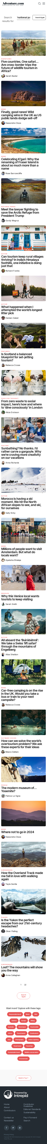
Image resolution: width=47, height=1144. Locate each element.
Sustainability (29, 1112)
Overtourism (34, 1033)
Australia (11, 1027)
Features (5, 351)
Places (4, 917)
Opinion (14, 1020)
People (4, 785)
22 (25, 985)
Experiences (7, 870)
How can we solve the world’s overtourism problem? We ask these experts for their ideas (21, 744)
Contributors (9, 1110)
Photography (19, 1039)
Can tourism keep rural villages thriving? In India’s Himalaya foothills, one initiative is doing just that (22, 261)
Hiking (33, 1020)
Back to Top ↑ (23, 1078)
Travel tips (29, 1046)
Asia (9, 1039)
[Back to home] (13, 3)
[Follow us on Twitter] (13, 1127)
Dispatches (6, 59)
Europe (23, 1020)
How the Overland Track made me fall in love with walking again (22, 876)
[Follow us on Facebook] (6, 1127)
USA (35, 1014)
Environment (23, 1059)
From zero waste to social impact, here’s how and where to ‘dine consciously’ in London (22, 404)
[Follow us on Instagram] (19, 1127)
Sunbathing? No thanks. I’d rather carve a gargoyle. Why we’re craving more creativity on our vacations (21, 453)
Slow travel (22, 1027)
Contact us (9, 1117)
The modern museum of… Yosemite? (19, 789)
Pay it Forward (30, 1117)
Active (4, 254)
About (7, 1107)
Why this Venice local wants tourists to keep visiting (20, 597)
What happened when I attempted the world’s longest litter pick (21, 310)
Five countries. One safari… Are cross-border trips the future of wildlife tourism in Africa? (19, 66)
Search (27, 1120)
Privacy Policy (9, 1134)
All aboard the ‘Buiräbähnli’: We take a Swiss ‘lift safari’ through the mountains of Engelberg (20, 644)
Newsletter (9, 1120)
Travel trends (21, 1033)
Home (6, 1104)
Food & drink (34, 1027)
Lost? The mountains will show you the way (22, 968)
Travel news (17, 1046)
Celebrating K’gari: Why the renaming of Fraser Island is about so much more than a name (20, 163)
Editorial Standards (32, 1109)
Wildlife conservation (31, 1052)
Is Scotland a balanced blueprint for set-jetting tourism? (17, 357)
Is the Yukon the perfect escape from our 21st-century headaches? (21, 923)
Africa (10, 1033)
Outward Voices (8, 738)
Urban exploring (33, 1039)
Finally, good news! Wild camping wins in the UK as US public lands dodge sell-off (21, 115)
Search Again (23, 996)
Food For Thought (10, 398)
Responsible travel (15, 1014)
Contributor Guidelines (29, 1105)
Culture (5, 445)
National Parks (8, 207)
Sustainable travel (14, 1052)
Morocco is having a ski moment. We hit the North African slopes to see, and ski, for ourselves (21, 503)
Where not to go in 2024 (17, 832)
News (3, 109)
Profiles (5, 593)
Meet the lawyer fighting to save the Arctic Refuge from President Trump (20, 213)
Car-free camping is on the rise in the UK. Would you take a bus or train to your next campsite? (22, 695)
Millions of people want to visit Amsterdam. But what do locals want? (21, 552)
